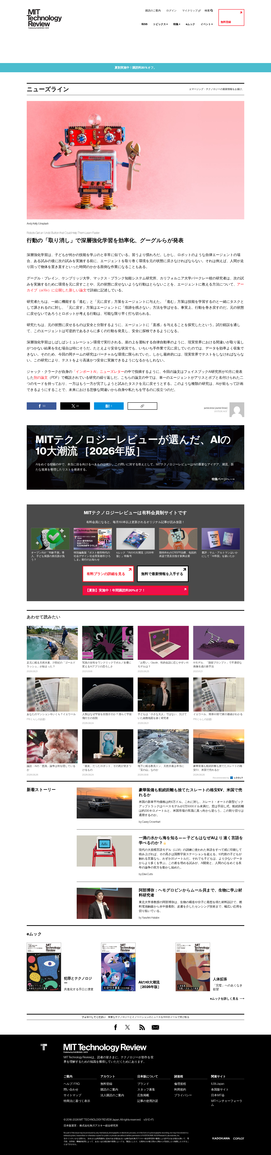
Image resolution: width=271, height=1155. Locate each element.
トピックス (160, 24)
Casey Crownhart (151, 821)
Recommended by (221, 778)
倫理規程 (180, 1083)
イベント (207, 24)
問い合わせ (71, 1089)
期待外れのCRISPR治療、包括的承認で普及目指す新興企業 (177, 554)
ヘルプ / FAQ (72, 1083)
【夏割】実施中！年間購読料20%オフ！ (115, 590)
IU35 (144, 24)
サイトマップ (72, 1095)
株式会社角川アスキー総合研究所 (98, 1125)
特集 (176, 24)
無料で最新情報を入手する (162, 574)
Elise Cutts (147, 874)
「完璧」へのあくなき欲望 (227, 984)
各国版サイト (220, 1089)
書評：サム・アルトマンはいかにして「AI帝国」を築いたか (220, 554)
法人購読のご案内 (112, 1095)
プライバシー (183, 1095)
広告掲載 (143, 1095)
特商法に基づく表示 (77, 1100)
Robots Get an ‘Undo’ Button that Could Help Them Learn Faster (63, 232)
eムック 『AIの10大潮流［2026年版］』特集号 (135, 554)
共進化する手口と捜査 (78, 983)
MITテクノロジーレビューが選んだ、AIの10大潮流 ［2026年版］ (133, 445)
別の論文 (41, 377)
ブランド (143, 1083)
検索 (207, 10)
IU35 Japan (217, 1083)
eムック (190, 24)
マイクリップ (190, 10)
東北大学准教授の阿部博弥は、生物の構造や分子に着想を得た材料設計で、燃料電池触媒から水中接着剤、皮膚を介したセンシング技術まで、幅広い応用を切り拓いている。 (190, 906)
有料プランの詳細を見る (106, 574)
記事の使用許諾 (147, 1100)
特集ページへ (221, 479)
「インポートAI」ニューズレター (98, 372)
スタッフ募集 (146, 1089)
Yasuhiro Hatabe (150, 917)
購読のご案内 (153, 10)
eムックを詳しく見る (224, 998)
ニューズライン (48, 89)
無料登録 (226, 22)
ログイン (171, 10)
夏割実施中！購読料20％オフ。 (136, 67)
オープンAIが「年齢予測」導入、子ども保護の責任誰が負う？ (48, 556)
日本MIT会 (218, 1095)
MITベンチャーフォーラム (226, 1102)
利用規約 (180, 1089)
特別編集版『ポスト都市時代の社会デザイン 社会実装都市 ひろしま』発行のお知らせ (92, 556)
